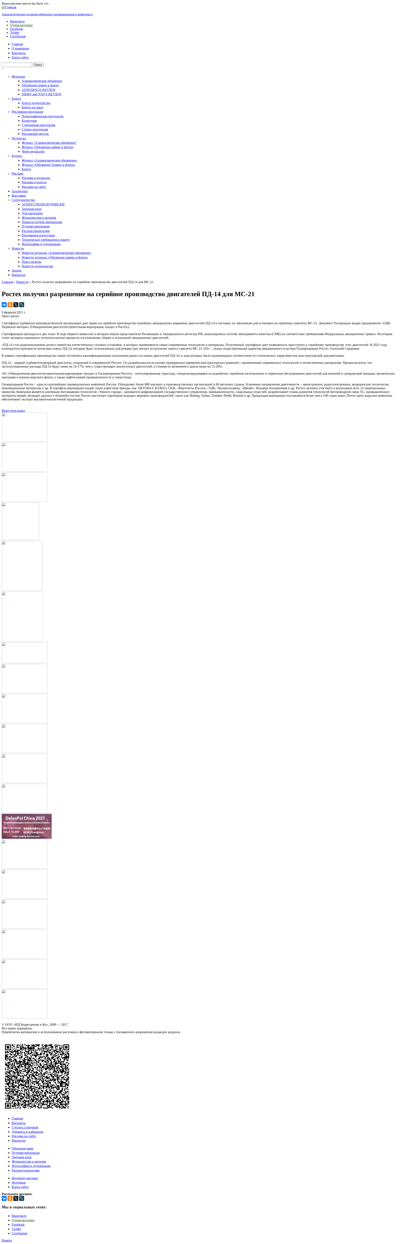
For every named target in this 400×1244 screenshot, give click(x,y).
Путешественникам (36, 226)
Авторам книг (32, 209)
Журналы (18, 76)
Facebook (16, 29)
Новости (18, 248)
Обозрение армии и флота (40, 85)
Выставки (19, 195)
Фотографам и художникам (41, 244)
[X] (15, 304)
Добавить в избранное (27, 1131)
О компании (20, 48)
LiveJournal (18, 36)
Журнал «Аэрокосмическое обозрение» (49, 160)
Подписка (19, 138)
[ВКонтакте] (4, 304)
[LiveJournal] (21, 304)
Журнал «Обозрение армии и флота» (48, 147)
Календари (29, 120)
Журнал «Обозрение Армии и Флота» (48, 165)
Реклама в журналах (36, 178)
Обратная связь (22, 1148)
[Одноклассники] (10, 304)
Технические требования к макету (46, 239)
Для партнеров (32, 213)
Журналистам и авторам (39, 217)
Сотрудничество (23, 200)
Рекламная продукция (27, 111)
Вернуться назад (13, 410)
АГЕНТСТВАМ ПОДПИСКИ (43, 204)
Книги (16, 98)
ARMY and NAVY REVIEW (41, 94)
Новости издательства (37, 266)
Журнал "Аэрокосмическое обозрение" (49, 142)
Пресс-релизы (31, 261)
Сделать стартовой (25, 1127)
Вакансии (19, 275)
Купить (17, 156)
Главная (17, 44)
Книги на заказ (32, 107)
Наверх (7, 1240)
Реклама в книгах (34, 182)
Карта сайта (20, 57)
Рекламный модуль (35, 133)
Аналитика (20, 191)
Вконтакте (17, 21)
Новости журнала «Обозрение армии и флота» (55, 257)
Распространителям (36, 231)
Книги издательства (36, 103)
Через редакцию (33, 151)
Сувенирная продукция (38, 125)
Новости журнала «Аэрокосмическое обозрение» (56, 253)
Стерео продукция (35, 129)
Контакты (19, 53)
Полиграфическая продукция (42, 116)
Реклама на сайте (34, 187)
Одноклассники (21, 25)
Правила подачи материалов (42, 222)
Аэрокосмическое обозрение (42, 81)
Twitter (14, 32)
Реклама (17, 173)
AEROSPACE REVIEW (38, 90)
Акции (16, 270)
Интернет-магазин (25, 1178)
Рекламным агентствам (38, 235)
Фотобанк (19, 1182)
